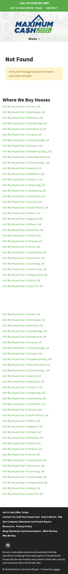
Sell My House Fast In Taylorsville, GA (25, 252)
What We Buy (50, 531)
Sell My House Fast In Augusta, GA (22, 219)
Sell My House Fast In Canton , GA (22, 179)
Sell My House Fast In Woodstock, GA (24, 129)
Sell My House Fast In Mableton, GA (23, 174)
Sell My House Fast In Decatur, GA (22, 202)
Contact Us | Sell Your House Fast (21, 517)
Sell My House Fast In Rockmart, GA (24, 258)
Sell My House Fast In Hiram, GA (21, 107)
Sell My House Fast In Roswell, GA (22, 146)
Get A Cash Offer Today (26, 8)
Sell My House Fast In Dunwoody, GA (24, 185)
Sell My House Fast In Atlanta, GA (22, 241)
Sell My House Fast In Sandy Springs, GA (26, 140)
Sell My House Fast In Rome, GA (21, 247)
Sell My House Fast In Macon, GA (21, 213)
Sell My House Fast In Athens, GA (22, 224)
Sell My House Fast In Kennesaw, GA (24, 112)
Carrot (57, 569)
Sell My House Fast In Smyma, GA (22, 135)
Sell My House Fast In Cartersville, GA (25, 269)
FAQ (60, 517)
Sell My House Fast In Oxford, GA (22, 236)
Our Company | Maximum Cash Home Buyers (27, 521)
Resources (9, 526)
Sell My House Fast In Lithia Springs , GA (26, 163)
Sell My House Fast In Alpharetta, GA (24, 191)
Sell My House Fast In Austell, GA (22, 168)
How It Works (48, 517)
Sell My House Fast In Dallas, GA (21, 280)
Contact (52, 8)
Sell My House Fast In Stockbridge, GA (25, 123)
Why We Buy (9, 535)
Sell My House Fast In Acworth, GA (23, 286)
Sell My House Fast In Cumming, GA (23, 264)
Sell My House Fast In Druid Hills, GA (24, 196)
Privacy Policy (24, 526)
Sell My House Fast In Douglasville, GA (25, 275)
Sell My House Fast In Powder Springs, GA (27, 151)
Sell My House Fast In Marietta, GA (23, 118)
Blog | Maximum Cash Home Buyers (22, 531)
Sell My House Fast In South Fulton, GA (25, 208)
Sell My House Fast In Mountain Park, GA (26, 157)
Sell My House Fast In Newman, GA (23, 230)
